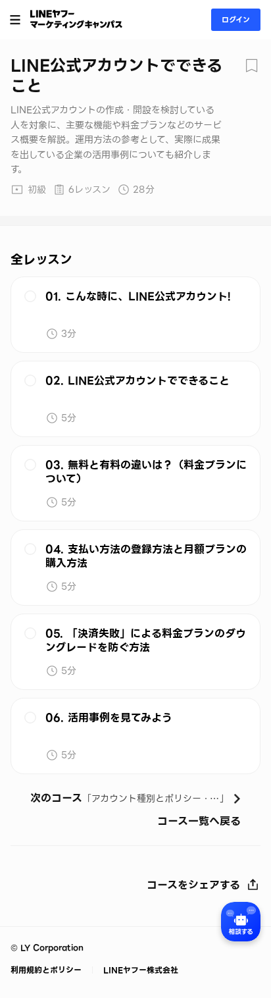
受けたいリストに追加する (251, 66)
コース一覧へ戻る (199, 822)
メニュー (15, 19)
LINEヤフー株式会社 (139, 970)
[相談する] (240, 921)
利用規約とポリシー (47, 970)
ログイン (236, 20)
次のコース (135, 799)
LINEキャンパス (76, 19)
